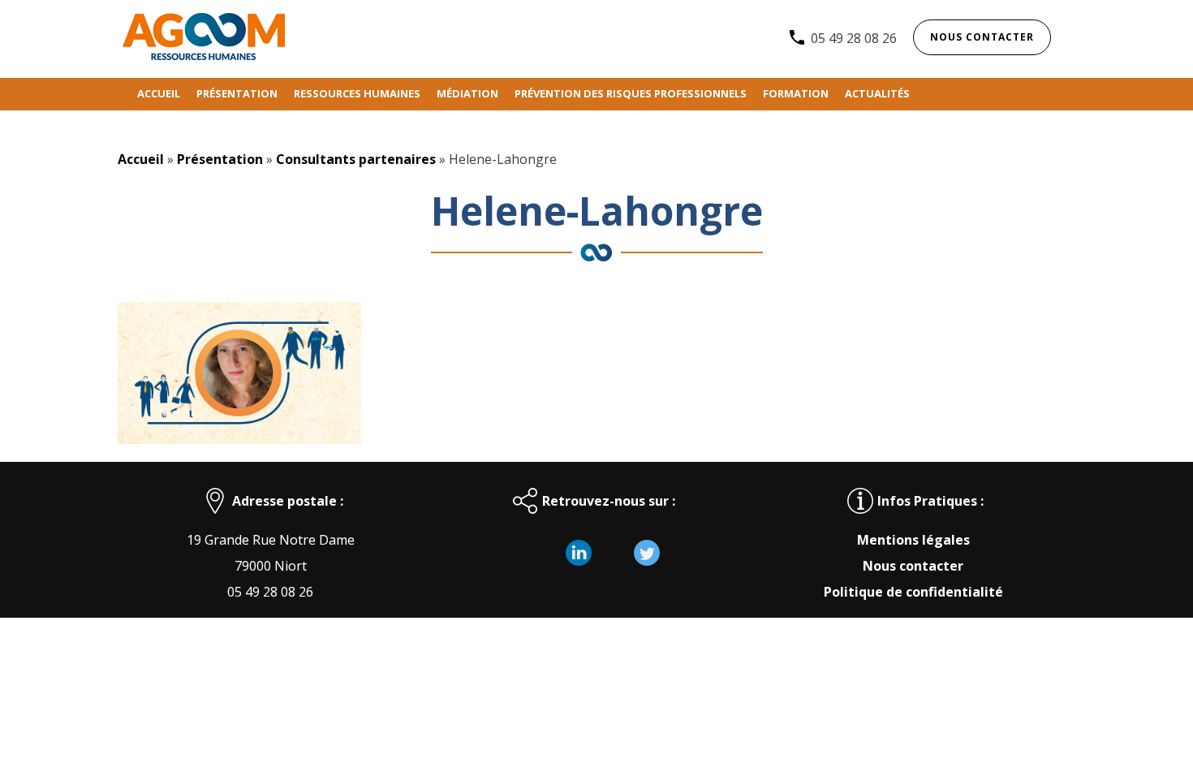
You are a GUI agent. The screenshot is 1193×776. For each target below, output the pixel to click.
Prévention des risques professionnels (631, 93)
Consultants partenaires (356, 159)
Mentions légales (913, 540)
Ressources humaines (357, 93)
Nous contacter (982, 37)
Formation (796, 93)
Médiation (467, 93)
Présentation (237, 93)
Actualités (877, 93)
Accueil (158, 93)
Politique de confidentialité (913, 592)
